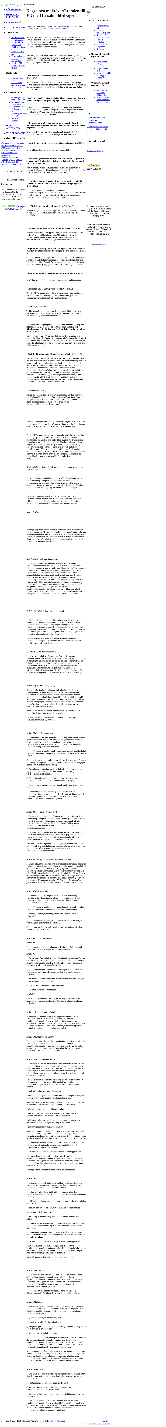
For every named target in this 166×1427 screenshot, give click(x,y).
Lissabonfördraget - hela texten (18, 103)
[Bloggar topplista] (21, 209)
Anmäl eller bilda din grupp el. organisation (103, 75)
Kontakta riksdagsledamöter (103, 31)
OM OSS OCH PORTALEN (12, 16)
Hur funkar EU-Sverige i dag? (18, 38)
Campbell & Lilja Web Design (99, 1424)
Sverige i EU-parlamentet (17, 43)
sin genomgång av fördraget (62, 26)
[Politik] (10, 206)
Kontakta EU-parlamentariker (102, 36)
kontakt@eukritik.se (95, 151)
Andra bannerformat (99, 245)
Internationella (102, 61)
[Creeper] (20, 206)
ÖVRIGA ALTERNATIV (13, 127)
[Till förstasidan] (1, 2)
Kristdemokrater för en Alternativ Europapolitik (103, 99)
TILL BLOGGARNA (15, 27)
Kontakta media (102, 44)
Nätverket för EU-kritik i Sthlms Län (101, 92)
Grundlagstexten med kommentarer (18, 98)
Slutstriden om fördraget (17, 108)
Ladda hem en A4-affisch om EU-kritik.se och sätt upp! (97, 129)
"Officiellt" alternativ (15, 119)
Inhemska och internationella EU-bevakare (17, 80)
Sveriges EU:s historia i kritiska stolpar (18, 65)
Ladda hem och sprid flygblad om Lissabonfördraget (96, 120)
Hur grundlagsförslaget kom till (18, 113)
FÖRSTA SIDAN (14, 9)
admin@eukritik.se (57, 1421)
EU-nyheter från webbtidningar (18, 86)
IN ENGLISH (12, 22)
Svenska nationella (100, 65)
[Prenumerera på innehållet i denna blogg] (87, 16)
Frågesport (100, 47)
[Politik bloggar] (12, 209)
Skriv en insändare (100, 41)
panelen (105, 1421)
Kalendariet (101, 49)
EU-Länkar (16, 61)
